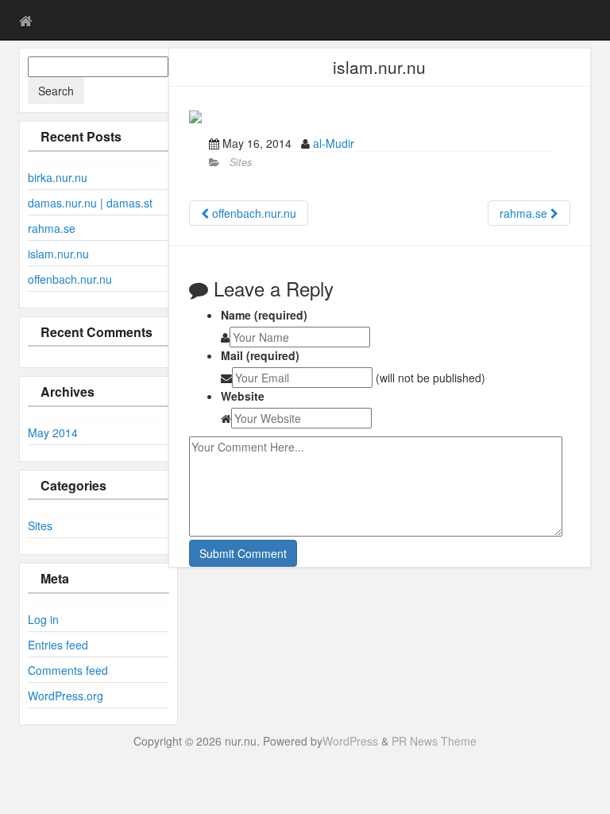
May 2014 (53, 432)
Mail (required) (260, 355)
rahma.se (51, 228)
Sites (40, 525)
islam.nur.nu (58, 254)
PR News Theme (434, 741)
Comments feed (68, 670)
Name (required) (264, 315)
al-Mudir (333, 143)
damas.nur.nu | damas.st (90, 203)
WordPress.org (65, 696)
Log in (43, 619)
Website (242, 396)
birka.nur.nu (57, 177)
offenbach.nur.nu (70, 279)
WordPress (350, 741)
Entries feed (58, 645)
